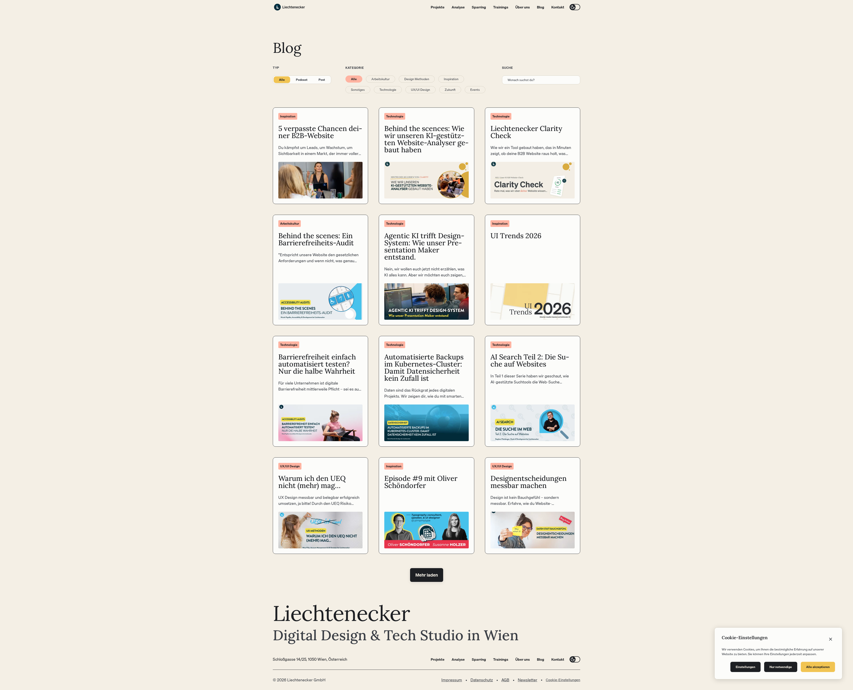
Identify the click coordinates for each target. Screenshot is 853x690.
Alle (282, 79)
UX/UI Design (420, 89)
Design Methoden (416, 79)
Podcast (301, 79)
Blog (540, 7)
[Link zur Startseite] (289, 7)
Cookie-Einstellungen (563, 680)
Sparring (479, 7)
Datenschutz (481, 680)
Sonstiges (358, 89)
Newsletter (527, 680)
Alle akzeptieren (818, 666)
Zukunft (450, 89)
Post (322, 79)
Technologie (387, 89)
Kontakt (557, 7)
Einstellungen (745, 666)
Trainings (500, 7)
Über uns (522, 7)
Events (475, 89)
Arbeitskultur (380, 79)
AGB (505, 680)
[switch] (575, 7)
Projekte (437, 7)
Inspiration (451, 79)
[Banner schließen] (830, 639)
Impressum (451, 680)
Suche (507, 67)
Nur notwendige (780, 666)
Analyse (458, 7)
